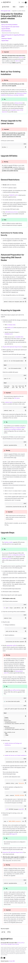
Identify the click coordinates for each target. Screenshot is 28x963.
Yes (3, 932)
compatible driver (19, 337)
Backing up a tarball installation (17, 427)
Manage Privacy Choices (13, 944)
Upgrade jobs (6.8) (6, 558)
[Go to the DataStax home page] (7, 939)
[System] (26, 2)
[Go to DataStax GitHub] (1, 958)
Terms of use (4, 944)
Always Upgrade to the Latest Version (10, 26)
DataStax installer (8, 542)
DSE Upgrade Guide (5, 10)
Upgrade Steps (4, 40)
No (9, 932)
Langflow (22, 6)
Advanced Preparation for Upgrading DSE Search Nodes (12, 35)
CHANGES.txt (8, 334)
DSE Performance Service (11, 212)
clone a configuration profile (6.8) (17, 555)
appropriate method (11, 645)
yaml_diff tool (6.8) (14, 690)
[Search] (19, 2)
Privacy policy (20, 942)
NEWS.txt (9, 327)
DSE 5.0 (17, 61)
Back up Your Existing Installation (9, 24)
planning (21, 57)
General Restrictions (6, 30)
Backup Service (18, 103)
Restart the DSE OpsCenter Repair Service (13, 852)
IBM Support (13, 834)
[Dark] (24, 2)
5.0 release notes (11, 324)
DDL (17, 195)
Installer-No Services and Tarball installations (15, 755)
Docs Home (5, 7)
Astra (15, 6)
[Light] (22, 2)
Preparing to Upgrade (6, 38)
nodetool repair (8, 402)
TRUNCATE (11, 195)
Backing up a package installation (16, 95)
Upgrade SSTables (5, 28)
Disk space (17, 398)
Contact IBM (12, 961)
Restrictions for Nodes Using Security (10, 32)
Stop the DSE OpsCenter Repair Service (12, 346)
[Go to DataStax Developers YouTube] (4, 958)
